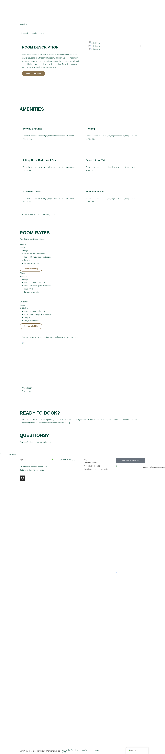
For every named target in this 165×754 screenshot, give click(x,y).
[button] (88, 46)
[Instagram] (22, 478)
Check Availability (33, 219)
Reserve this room (33, 73)
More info (28, 28)
